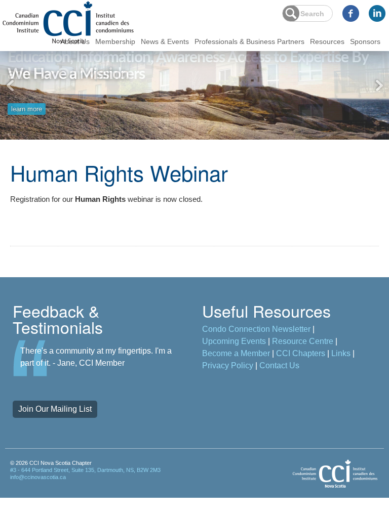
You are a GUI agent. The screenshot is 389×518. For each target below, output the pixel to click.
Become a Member (236, 353)
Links (341, 353)
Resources (327, 41)
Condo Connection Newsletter (256, 329)
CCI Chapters (300, 353)
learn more (26, 104)
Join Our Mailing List (55, 409)
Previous (10, 85)
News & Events (165, 41)
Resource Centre (302, 341)
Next (379, 85)
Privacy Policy (227, 365)
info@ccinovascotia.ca (38, 477)
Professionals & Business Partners (249, 41)
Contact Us (279, 365)
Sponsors (365, 41)
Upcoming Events (234, 341)
